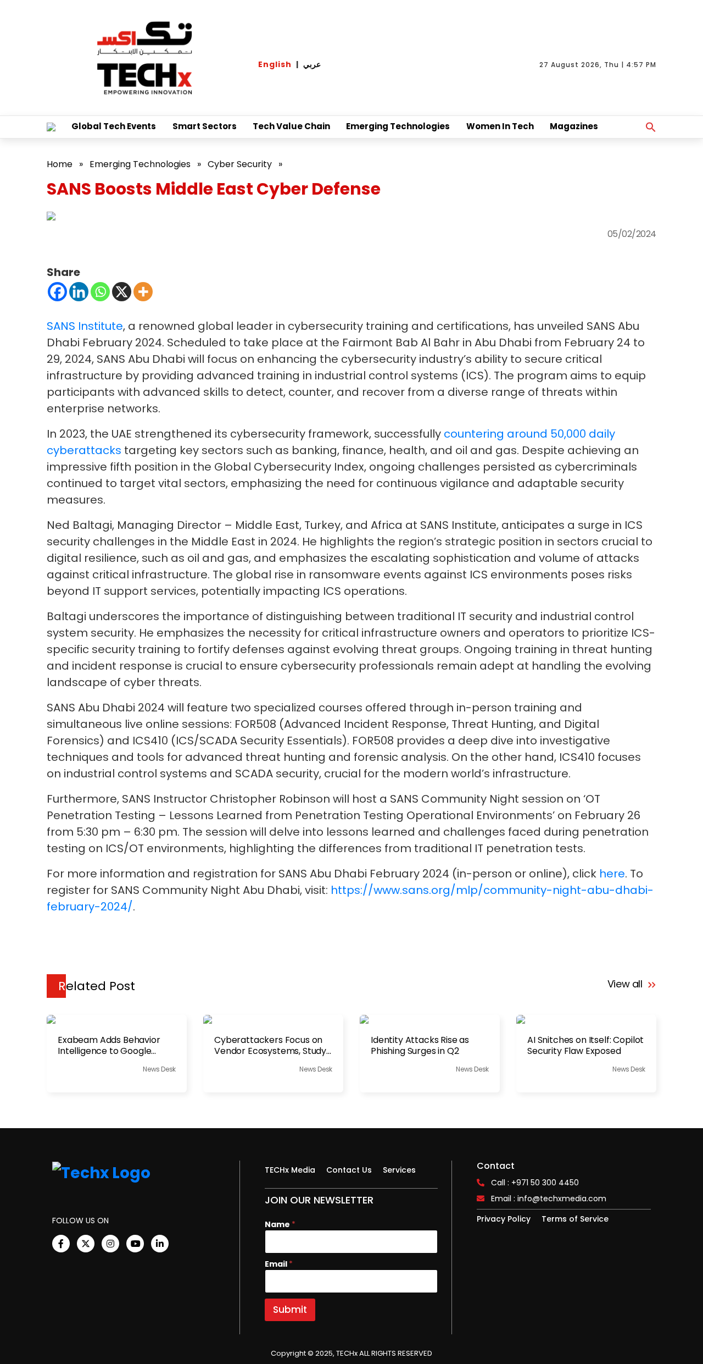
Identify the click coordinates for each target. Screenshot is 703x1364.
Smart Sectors (204, 126)
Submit (290, 1309)
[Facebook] (57, 291)
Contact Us (349, 1169)
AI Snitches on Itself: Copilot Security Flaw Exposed (585, 1046)
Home (59, 164)
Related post (96, 986)
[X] (121, 291)
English (275, 64)
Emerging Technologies (398, 126)
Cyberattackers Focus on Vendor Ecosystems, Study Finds (270, 1046)
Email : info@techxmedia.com (548, 1198)
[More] (143, 291)
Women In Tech (500, 126)
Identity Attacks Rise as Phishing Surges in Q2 (420, 1046)
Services (399, 1169)
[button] (650, 127)
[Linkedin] (78, 291)
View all (626, 984)
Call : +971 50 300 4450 (535, 1182)
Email (279, 1264)
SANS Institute (85, 326)
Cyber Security (240, 164)
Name (280, 1224)
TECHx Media (290, 1169)
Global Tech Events (113, 126)
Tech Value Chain (291, 126)
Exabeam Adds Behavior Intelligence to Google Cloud (109, 1046)
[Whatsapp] (100, 291)
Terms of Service (575, 1218)
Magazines (574, 126)
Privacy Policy (504, 1218)
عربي (312, 64)
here (612, 873)
